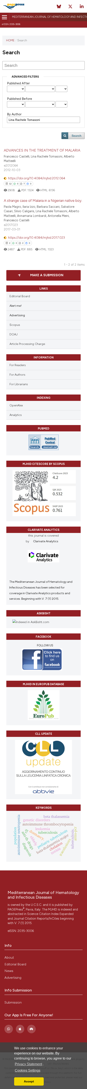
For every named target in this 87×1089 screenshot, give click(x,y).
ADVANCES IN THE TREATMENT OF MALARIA (42, 150)
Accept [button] (29, 1081)
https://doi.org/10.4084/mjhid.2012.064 (36, 178)
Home (10, 40)
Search (77, 135)
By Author (14, 114)
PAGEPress (16, 909)
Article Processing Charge (27, 344)
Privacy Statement (28, 1064)
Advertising (12, 978)
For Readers (18, 365)
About (9, 957)
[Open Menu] (4, 17)
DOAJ (14, 334)
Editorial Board (20, 296)
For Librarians (19, 384)
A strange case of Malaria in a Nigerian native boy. (43, 200)
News (8, 971)
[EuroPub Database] (43, 719)
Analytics (16, 415)
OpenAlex (16, 405)
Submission (13, 1002)
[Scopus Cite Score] (44, 515)
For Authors (17, 374)
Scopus (15, 325)
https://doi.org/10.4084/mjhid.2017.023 (36, 238)
